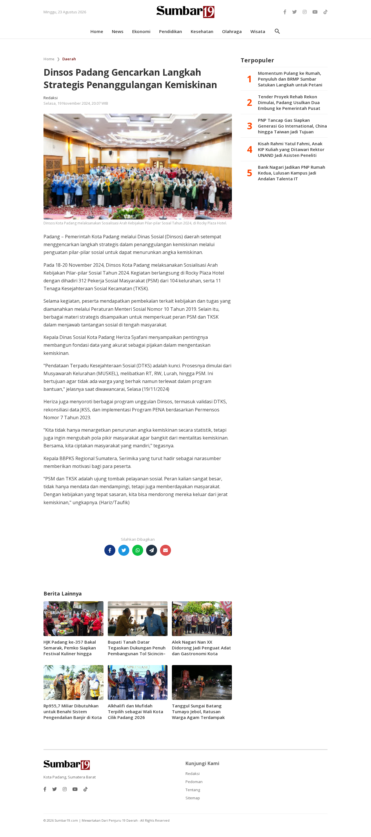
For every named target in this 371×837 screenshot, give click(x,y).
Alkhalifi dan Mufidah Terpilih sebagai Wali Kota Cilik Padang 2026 (135, 711)
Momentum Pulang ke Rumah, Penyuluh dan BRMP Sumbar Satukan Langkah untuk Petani (290, 79)
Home (48, 58)
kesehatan (202, 31)
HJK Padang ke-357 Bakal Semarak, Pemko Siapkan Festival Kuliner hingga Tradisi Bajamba (69, 650)
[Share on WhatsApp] (137, 550)
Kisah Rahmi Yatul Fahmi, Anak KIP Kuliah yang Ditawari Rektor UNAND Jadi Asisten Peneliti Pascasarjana (291, 149)
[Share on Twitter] (123, 550)
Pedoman (194, 781)
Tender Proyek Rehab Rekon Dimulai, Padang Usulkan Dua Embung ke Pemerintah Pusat (289, 102)
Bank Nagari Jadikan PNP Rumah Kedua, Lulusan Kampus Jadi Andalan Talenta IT (291, 172)
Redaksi (193, 773)
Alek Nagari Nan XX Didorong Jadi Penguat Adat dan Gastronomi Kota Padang (201, 650)
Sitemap (193, 797)
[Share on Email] (165, 550)
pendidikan (170, 31)
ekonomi (141, 31)
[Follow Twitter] (294, 12)
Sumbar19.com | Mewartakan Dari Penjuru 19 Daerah (96, 820)
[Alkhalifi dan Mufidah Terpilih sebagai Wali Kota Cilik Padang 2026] (138, 682)
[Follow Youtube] (315, 12)
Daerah (69, 58)
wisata (257, 31)
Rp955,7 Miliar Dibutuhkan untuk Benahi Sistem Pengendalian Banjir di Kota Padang (72, 714)
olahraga (232, 31)
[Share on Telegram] (151, 550)
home (96, 31)
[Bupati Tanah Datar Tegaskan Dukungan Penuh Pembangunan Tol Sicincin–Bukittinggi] (138, 618)
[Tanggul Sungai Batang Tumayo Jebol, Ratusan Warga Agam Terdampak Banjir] (202, 682)
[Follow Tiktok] (325, 12)
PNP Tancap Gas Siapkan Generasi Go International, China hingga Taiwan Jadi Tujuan (292, 126)
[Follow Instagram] (305, 12)
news (117, 31)
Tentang (193, 789)
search (277, 31)
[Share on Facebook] (109, 550)
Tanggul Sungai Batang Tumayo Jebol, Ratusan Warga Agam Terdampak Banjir (198, 714)
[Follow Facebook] (284, 12)
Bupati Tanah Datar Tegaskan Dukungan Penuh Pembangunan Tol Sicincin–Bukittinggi (137, 650)
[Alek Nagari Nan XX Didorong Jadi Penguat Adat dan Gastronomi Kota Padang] (202, 618)
